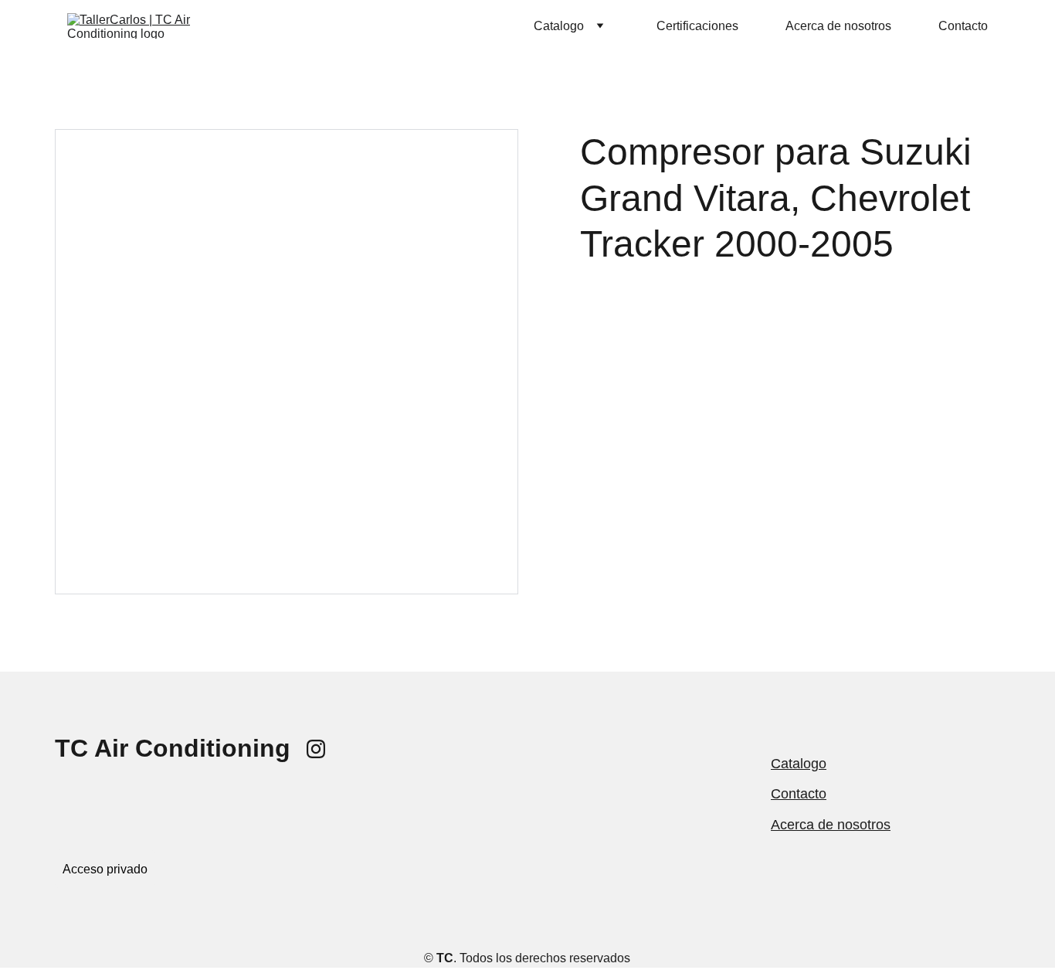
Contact (795, 794)
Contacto (963, 25)
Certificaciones (697, 25)
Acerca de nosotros (838, 25)
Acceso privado (105, 869)
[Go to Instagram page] (316, 749)
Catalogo (798, 763)
